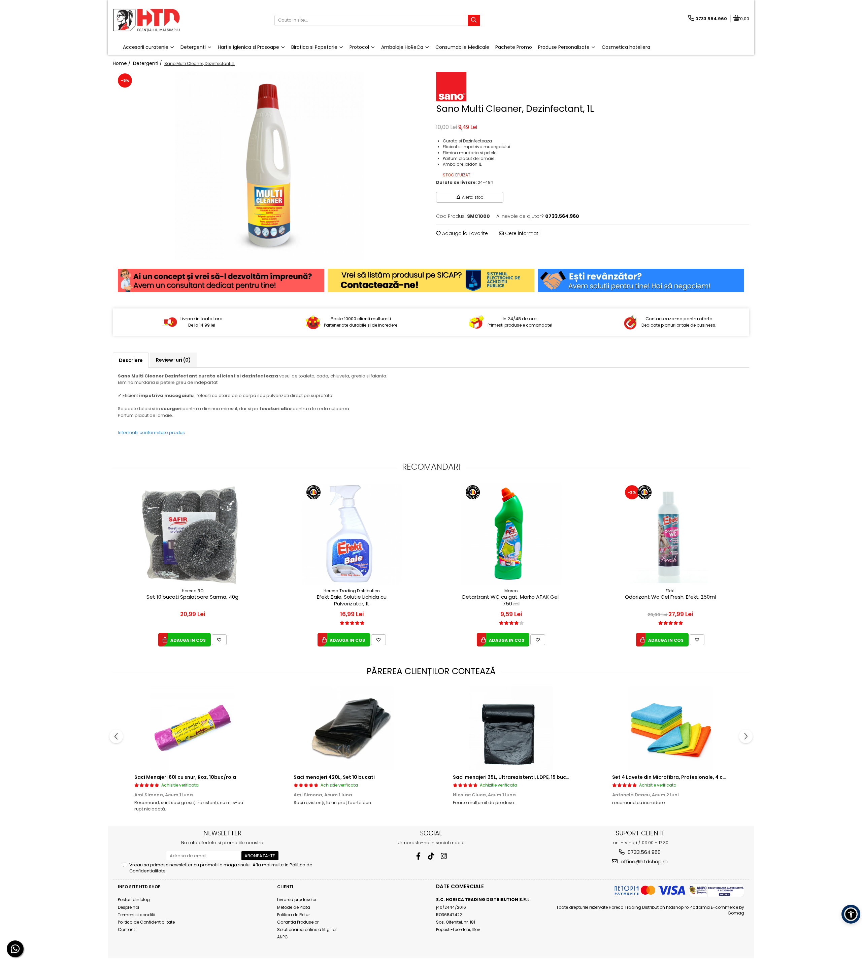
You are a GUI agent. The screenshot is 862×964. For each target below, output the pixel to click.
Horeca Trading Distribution (352, 591)
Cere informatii (522, 233)
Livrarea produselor (297, 899)
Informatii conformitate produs (151, 432)
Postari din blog (134, 899)
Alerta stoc (472, 197)
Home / (122, 63)
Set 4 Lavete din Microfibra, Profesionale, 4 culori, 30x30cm (685, 777)
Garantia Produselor (298, 922)
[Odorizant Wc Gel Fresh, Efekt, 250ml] (670, 534)
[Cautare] (474, 20)
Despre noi (128, 907)
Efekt (670, 591)
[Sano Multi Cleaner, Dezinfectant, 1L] (269, 166)
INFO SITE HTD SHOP (139, 887)
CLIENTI (285, 887)
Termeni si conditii (136, 915)
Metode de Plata (293, 907)
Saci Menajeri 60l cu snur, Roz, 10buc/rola (185, 777)
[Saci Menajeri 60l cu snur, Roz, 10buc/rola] (192, 728)
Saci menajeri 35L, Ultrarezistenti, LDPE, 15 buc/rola (515, 777)
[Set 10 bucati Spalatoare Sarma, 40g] (192, 534)
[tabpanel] (269, 166)
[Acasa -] (155, 20)
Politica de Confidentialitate (146, 922)
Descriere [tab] (131, 360)
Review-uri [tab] (173, 360)
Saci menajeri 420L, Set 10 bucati (334, 777)
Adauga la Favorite (464, 233)
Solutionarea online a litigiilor (307, 929)
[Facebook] (418, 856)
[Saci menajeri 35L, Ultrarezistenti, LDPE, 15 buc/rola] (511, 728)
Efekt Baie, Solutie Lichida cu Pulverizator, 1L (352, 600)
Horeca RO (192, 591)
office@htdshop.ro (643, 861)
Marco (511, 591)
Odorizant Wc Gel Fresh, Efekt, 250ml (670, 597)
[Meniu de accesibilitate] (850, 914)
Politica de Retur (293, 915)
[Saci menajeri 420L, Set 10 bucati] (351, 728)
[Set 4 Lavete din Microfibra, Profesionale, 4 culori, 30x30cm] (670, 728)
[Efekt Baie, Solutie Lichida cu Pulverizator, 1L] (351, 534)
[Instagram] (444, 856)
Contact (126, 929)
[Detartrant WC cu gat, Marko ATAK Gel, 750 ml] (511, 534)
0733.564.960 (643, 852)
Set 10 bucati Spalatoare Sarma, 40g (192, 597)
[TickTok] (431, 856)
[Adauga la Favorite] (219, 639)
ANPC (282, 937)
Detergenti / (148, 63)
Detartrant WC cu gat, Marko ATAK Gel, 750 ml (511, 600)
